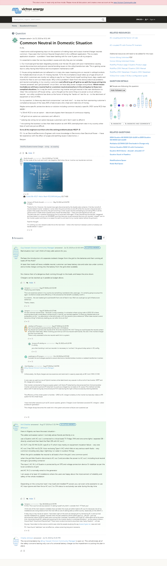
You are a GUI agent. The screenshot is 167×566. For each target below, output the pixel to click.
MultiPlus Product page (119, 65)
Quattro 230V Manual (137, 68)
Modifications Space (118, 160)
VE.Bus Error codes (117, 76)
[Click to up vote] (24, 194)
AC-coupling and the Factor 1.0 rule (124, 38)
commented (37, 158)
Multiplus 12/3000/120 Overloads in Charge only (129, 143)
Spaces (139, 19)
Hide (30, 153)
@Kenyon (24, 428)
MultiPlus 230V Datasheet (120, 72)
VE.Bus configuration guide (136, 76)
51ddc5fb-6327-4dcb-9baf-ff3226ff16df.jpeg (43, 196)
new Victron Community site (125, 2)
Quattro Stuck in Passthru (120, 154)
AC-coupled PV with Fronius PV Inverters (126, 45)
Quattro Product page (138, 65)
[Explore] (146, 19)
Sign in (152, 19)
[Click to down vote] (26, 194)
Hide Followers (117, 90)
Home (14, 26)
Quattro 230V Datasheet (141, 72)
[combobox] (59, 19)
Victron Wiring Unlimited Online (122, 61)
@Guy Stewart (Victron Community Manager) (39, 368)
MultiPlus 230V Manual (118, 68)
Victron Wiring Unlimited (119, 57)
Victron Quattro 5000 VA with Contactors (126, 147)
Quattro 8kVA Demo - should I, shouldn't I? (127, 151)
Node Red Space (116, 164)
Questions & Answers (28, 26)
